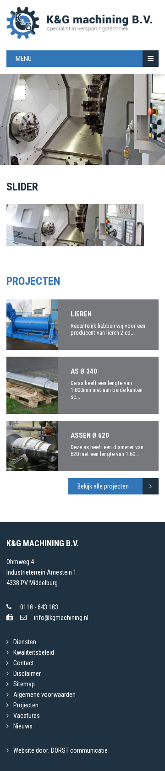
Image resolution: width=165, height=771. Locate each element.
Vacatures (26, 715)
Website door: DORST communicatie (60, 750)
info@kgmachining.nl (61, 617)
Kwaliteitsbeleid (33, 652)
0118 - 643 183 (39, 607)
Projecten (25, 705)
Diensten (24, 642)
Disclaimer (27, 673)
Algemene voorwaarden (44, 694)
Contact (23, 663)
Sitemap (24, 684)
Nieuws (23, 726)
